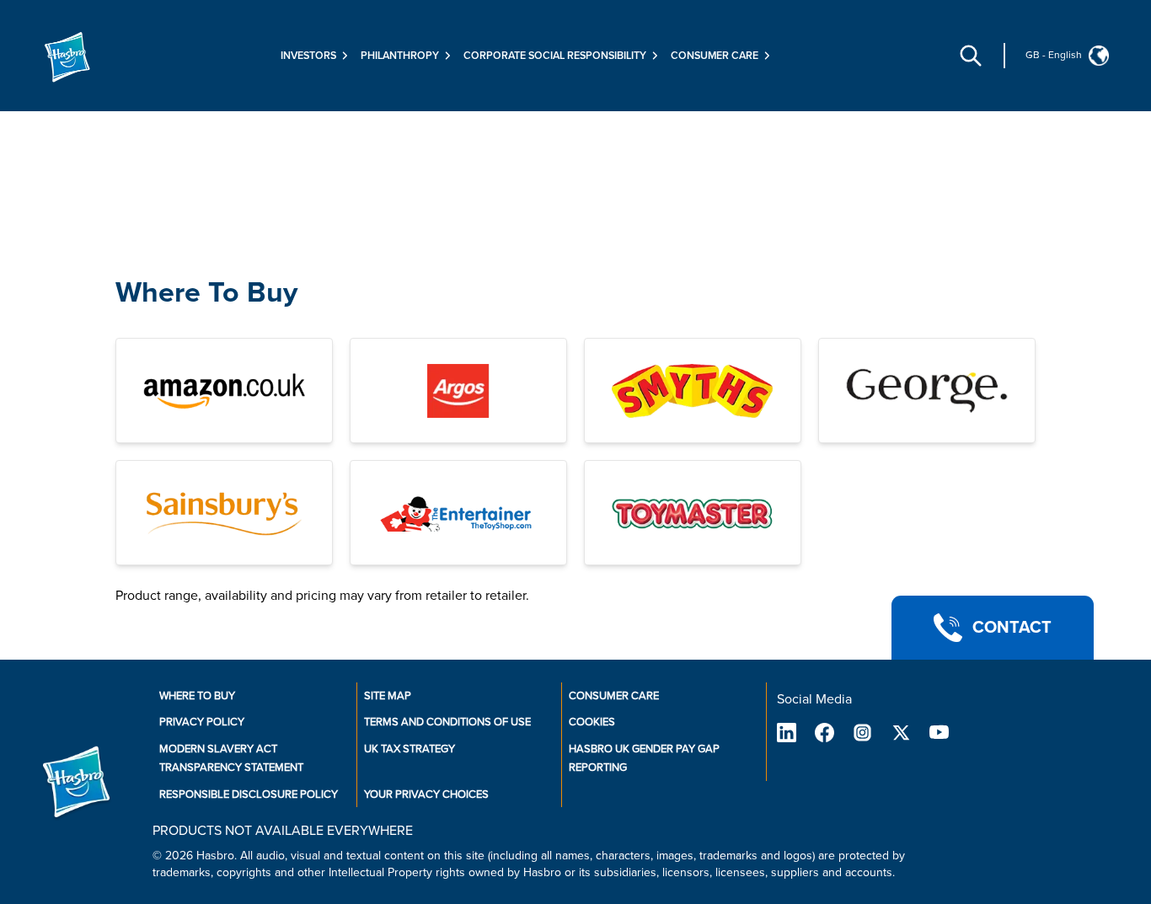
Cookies (592, 722)
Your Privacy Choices (426, 794)
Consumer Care (614, 696)
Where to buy (197, 696)
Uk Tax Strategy (409, 749)
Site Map (387, 696)
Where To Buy (206, 292)
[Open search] (970, 55)
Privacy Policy (201, 722)
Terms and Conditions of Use (447, 722)
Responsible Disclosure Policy (248, 794)
